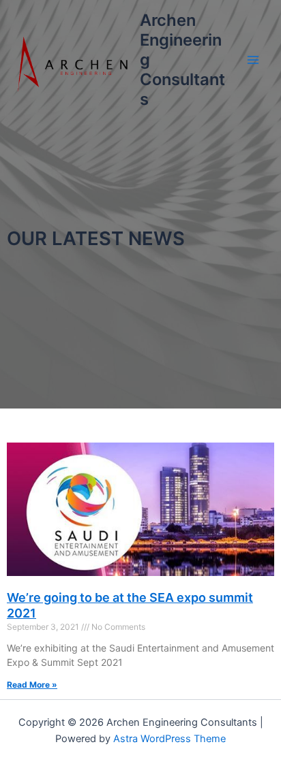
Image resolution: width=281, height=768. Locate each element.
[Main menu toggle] (253, 60)
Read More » (32, 684)
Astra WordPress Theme (169, 739)
